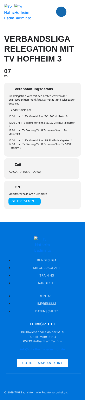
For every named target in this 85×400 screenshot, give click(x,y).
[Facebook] (61, 12)
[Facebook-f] (9, 383)
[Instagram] (73, 12)
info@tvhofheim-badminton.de (42, 349)
